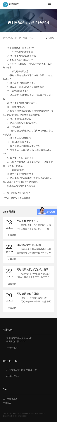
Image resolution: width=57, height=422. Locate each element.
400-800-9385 (12, 348)
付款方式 (7, 403)
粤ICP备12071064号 (20, 416)
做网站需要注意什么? (21, 198)
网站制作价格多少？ (20, 193)
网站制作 (49, 38)
